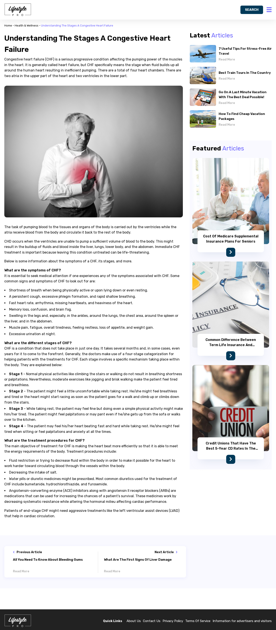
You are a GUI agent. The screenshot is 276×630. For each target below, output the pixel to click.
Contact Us (151, 621)
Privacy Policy (173, 621)
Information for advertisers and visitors (242, 621)
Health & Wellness (26, 25)
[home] (17, 9)
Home (8, 25)
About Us (134, 621)
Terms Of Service (197, 621)
